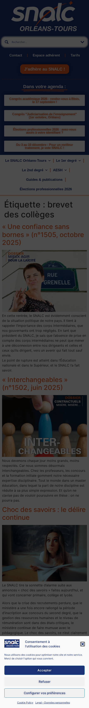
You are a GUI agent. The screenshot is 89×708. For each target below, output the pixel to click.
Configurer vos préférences (44, 693)
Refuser (45, 682)
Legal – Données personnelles (52, 702)
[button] (83, 644)
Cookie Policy (25, 702)
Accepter (44, 670)
